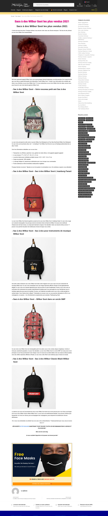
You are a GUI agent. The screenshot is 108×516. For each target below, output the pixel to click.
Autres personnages (83, 99)
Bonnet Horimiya (82, 128)
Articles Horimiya (82, 150)
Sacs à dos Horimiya (83, 30)
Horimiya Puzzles (82, 78)
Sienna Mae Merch (82, 184)
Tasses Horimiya (82, 66)
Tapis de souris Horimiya (84, 64)
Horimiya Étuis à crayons (84, 68)
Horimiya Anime (82, 126)
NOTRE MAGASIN (24, 426)
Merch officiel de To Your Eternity (85, 194)
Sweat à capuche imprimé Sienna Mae (86, 188)
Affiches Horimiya (82, 76)
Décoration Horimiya (83, 47)
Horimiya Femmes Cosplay (84, 91)
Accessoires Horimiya (83, 26)
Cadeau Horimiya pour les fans (85, 141)
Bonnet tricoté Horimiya (83, 152)
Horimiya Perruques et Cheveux (86, 89)
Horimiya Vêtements (83, 133)
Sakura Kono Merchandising (85, 103)
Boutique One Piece (83, 171)
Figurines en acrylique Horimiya (85, 124)
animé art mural (89, 120)
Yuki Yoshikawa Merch (83, 108)
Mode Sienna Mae (82, 175)
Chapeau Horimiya (82, 143)
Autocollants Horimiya (83, 82)
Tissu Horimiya (81, 43)
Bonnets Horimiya (82, 34)
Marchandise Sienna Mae (84, 186)
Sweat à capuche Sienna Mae (85, 181)
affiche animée (89, 118)
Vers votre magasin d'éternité (84, 196)
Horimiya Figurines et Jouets (85, 51)
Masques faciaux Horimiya (84, 49)
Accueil (12, 16)
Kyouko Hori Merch (82, 97)
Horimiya (80, 122)
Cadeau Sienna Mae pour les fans (85, 177)
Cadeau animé (82, 118)
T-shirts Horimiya (82, 85)
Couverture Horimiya (83, 36)
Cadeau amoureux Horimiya (84, 154)
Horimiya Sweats (82, 83)
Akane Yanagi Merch (83, 22)
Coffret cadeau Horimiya (84, 53)
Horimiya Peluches (82, 74)
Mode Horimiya (82, 139)
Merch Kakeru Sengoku (83, 95)
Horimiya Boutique (82, 167)
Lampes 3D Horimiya (83, 24)
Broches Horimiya (82, 72)
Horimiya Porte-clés (83, 60)
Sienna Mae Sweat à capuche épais (86, 190)
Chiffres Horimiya (90, 139)
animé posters (81, 120)
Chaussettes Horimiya (83, 80)
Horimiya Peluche (82, 162)
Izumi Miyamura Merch (83, 93)
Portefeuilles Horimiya (83, 87)
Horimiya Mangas (82, 156)
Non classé (18, 16)
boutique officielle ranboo (84, 173)
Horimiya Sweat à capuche (84, 145)
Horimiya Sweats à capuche (85, 56)
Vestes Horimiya (82, 58)
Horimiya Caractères (83, 41)
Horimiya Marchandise (83, 158)
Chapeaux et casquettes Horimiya (86, 55)
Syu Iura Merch (82, 105)
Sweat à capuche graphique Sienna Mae (87, 179)
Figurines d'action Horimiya (84, 28)
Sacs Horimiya (81, 32)
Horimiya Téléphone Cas (84, 70)
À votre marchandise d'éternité (85, 192)
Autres (79, 101)
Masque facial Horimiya (83, 135)
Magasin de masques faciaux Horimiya (86, 137)
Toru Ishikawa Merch (83, 106)
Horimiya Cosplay (82, 45)
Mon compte (80, 5)
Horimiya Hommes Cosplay (84, 62)
